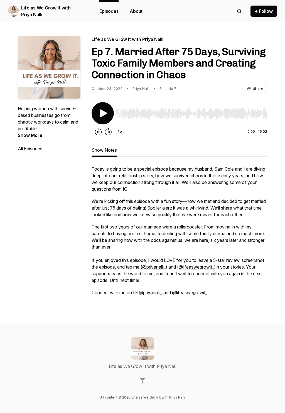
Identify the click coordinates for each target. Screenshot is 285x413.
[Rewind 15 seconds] (98, 132)
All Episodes (30, 148)
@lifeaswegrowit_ (196, 267)
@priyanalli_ (154, 267)
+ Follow (264, 11)
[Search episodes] (239, 11)
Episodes (109, 11)
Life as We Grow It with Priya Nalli (46, 11)
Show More (30, 135)
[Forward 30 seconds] (108, 132)
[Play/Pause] (103, 113)
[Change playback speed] (120, 132)
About (136, 11)
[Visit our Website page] (142, 381)
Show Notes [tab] (104, 150)
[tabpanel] (179, 233)
